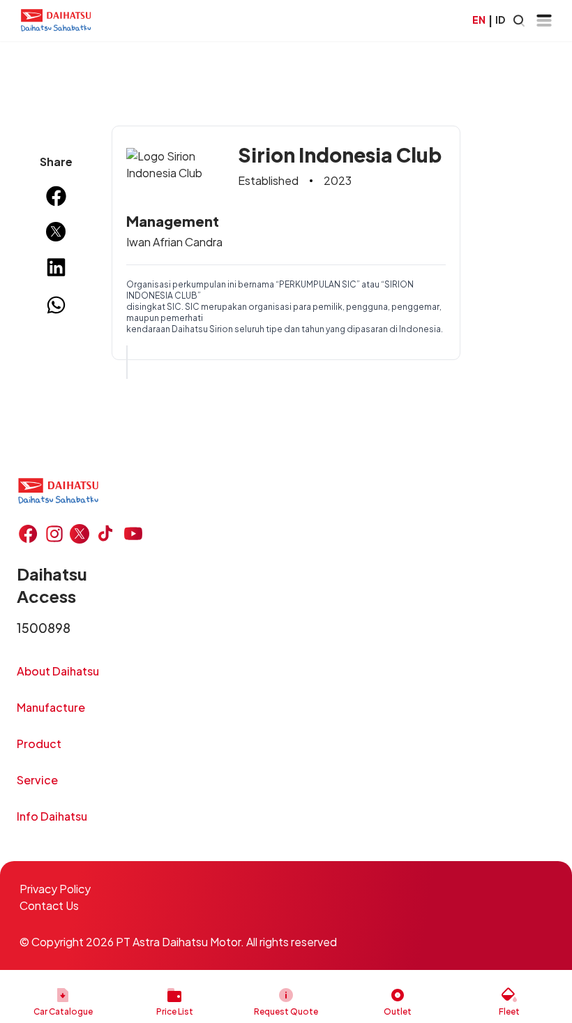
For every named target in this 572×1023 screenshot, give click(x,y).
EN (479, 19)
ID (500, 19)
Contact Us (49, 905)
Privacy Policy (55, 888)
